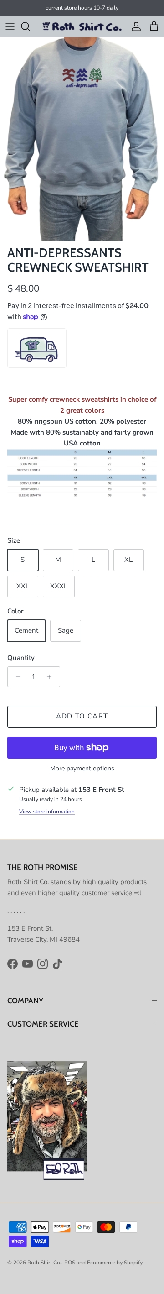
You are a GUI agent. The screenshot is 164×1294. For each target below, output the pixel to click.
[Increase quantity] (52, 677)
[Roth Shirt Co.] (82, 26)
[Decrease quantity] (16, 677)
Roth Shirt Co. (44, 1262)
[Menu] (10, 26)
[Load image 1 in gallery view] (82, 139)
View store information (47, 811)
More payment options (82, 769)
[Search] (30, 26)
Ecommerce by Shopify (115, 1262)
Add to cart (82, 716)
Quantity (21, 657)
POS (69, 1262)
